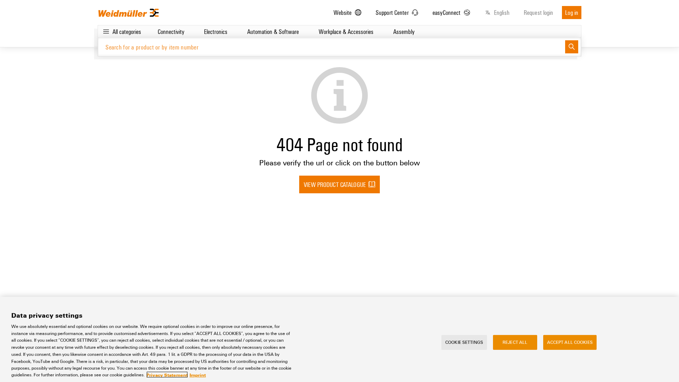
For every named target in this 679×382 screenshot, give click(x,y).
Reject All (515, 342)
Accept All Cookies (570, 342)
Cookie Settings (464, 342)
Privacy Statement (167, 374)
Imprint (198, 374)
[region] (339, 339)
